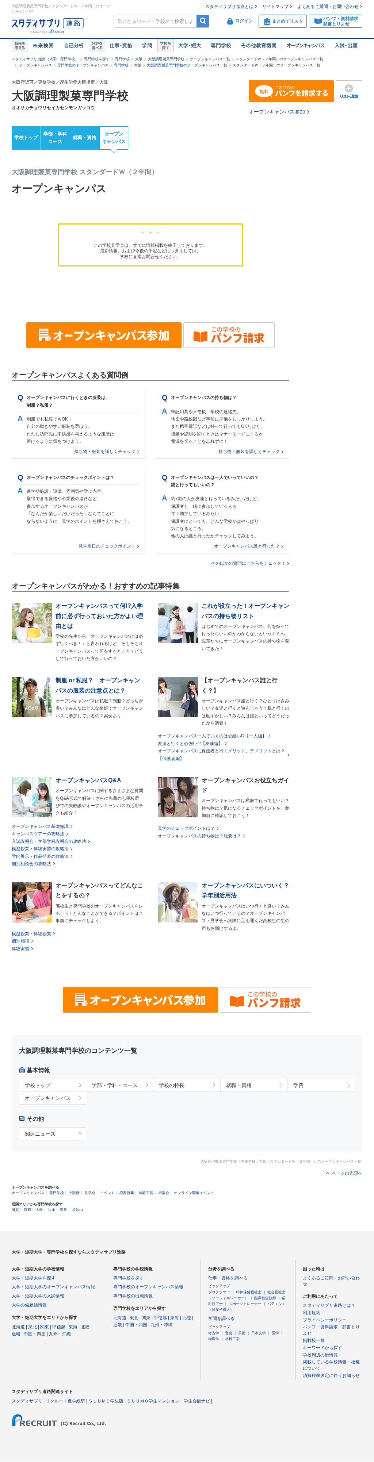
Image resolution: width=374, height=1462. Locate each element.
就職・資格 (84, 137)
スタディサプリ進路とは (229, 6)
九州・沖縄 (60, 1333)
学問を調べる (221, 1318)
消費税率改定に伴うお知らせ (331, 1375)
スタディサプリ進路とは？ (329, 1305)
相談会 (163, 1193)
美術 (241, 1333)
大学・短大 (189, 45)
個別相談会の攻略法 (31, 863)
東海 (73, 1326)
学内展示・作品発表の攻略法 (40, 856)
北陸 (85, 1326)
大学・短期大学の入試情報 (38, 1295)
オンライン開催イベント (194, 1193)
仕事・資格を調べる (228, 1278)
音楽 (228, 1333)
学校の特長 (171, 1085)
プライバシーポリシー (325, 1320)
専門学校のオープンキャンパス (82, 65)
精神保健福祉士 (249, 1292)
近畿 (16, 1333)
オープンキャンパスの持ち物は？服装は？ (199, 836)
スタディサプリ (27, 1401)
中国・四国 (35, 1333)
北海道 (18, 1326)
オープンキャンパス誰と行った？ (247, 546)
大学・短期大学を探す (34, 1278)
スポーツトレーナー (245, 1304)
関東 (44, 1326)
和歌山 (77, 1210)
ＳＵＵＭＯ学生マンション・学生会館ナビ (168, 1401)
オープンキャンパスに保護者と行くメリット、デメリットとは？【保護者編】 (221, 754)
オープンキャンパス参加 (277, 112)
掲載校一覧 (314, 1340)
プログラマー (219, 1292)
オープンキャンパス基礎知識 (40, 826)
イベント (107, 1193)
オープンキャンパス (306, 45)
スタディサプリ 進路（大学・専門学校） (45, 59)
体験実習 (20, 948)
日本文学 (258, 1333)
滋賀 (15, 1210)
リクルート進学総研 (65, 1401)
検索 (202, 21)
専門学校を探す (97, 59)
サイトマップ (275, 6)
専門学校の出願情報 (133, 1295)
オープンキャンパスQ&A (88, 780)
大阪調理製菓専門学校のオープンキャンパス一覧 (187, 65)
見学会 (89, 1193)
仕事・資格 (121, 45)
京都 (27, 1210)
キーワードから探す (322, 1347)
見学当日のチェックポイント (107, 546)
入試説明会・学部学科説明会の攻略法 (49, 841)
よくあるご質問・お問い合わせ (328, 6)
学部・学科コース (55, 137)
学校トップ (26, 137)
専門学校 (221, 45)
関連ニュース (40, 1134)
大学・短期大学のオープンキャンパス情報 (53, 1286)
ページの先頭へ (347, 1173)
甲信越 (58, 1326)
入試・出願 (346, 45)
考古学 (213, 1333)
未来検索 (43, 45)
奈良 (63, 1210)
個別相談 (20, 941)
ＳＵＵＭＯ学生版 (105, 1401)
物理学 (213, 1339)
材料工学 (232, 1339)
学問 (147, 45)
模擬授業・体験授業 (31, 933)
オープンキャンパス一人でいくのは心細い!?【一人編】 (212, 735)
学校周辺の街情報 (320, 1355)
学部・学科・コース (115, 1085)
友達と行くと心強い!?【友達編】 (190, 743)
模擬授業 (126, 1193)
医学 (275, 1333)
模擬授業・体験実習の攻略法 (40, 848)
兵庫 (51, 1210)
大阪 (138, 59)
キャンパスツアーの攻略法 (38, 833)
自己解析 (74, 45)
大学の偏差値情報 (29, 1305)
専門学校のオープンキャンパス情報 (148, 1286)
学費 (298, 1085)
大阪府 (74, 1193)
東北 (32, 1326)
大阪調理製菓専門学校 (166, 59)
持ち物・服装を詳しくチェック (105, 451)
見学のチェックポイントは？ (186, 828)
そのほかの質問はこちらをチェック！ (248, 563)
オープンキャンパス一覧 (210, 59)
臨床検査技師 (265, 1298)
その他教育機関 (259, 45)
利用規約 (311, 1312)
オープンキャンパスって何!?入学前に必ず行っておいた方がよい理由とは (99, 616)
